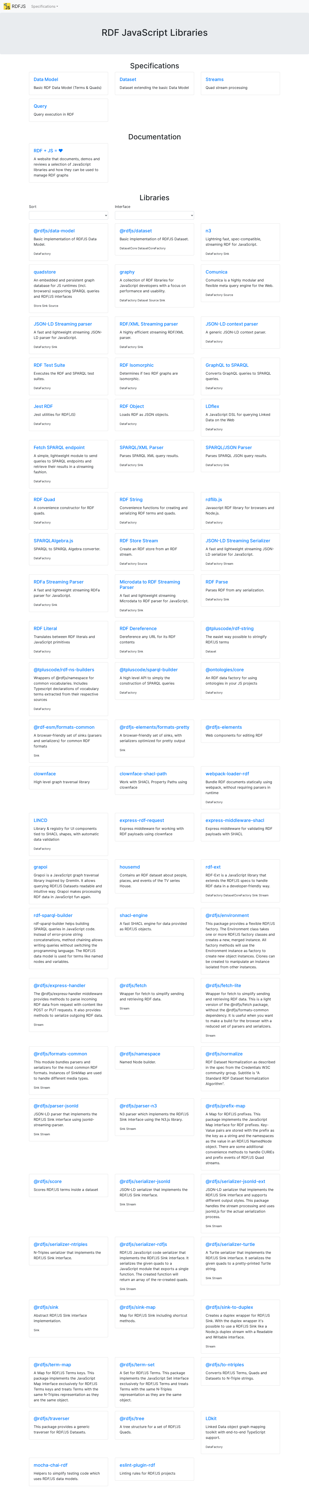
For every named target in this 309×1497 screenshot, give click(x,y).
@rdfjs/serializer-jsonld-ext (235, 1181)
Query (40, 106)
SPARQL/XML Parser (142, 447)
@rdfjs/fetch (133, 985)
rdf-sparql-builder (53, 915)
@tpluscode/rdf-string (230, 628)
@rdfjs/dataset (136, 230)
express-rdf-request (142, 820)
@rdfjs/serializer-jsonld (145, 1181)
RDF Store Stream (139, 540)
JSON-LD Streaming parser (63, 324)
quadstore (45, 272)
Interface (122, 206)
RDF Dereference (138, 628)
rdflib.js (214, 499)
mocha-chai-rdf (50, 1465)
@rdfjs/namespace (140, 1054)
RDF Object (132, 406)
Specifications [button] (43, 6)
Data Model (46, 79)
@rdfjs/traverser (51, 1418)
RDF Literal (45, 628)
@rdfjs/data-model (54, 230)
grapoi (40, 867)
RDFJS (18, 6)
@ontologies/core (225, 669)
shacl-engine (134, 915)
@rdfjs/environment (227, 915)
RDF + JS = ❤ (48, 150)
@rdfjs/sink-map (137, 1307)
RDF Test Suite (49, 365)
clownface (45, 773)
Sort (32, 206)
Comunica (216, 272)
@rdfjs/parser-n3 (138, 1106)
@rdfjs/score (48, 1181)
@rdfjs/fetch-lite (223, 985)
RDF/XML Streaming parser (149, 324)
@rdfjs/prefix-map (225, 1106)
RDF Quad (44, 499)
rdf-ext (213, 867)
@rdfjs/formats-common (60, 1054)
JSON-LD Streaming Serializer (238, 540)
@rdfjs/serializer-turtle (230, 1244)
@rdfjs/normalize (224, 1054)
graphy (127, 272)
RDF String (131, 499)
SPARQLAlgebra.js (53, 540)
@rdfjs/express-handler (60, 985)
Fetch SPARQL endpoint (59, 447)
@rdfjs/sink (46, 1307)
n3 (208, 230)
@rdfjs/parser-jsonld (56, 1106)
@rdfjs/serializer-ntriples (61, 1244)
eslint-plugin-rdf (137, 1465)
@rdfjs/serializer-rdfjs (143, 1244)
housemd (130, 867)
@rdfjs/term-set (137, 1364)
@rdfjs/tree (132, 1418)
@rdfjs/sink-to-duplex (229, 1307)
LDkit (211, 1418)
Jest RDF (43, 406)
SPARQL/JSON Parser (229, 447)
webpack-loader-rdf (227, 773)
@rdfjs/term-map (52, 1364)
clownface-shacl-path (143, 773)
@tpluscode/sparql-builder (149, 669)
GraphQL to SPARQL (227, 365)
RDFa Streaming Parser (59, 582)
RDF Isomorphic (137, 365)
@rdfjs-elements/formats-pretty (154, 727)
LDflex (212, 406)
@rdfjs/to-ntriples (225, 1364)
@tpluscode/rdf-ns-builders (64, 669)
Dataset (128, 79)
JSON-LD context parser (232, 324)
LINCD (40, 820)
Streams (215, 79)
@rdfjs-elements (224, 727)
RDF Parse (217, 582)
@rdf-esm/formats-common (64, 727)
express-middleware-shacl (235, 820)
